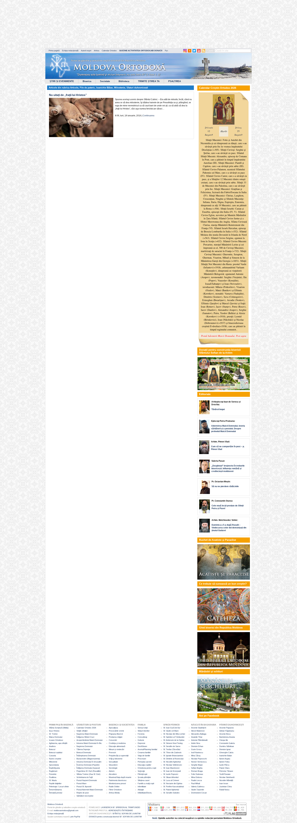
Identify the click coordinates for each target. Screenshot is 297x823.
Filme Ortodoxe (115, 790)
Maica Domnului (55, 737)
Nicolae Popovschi (199, 759)
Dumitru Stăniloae (226, 746)
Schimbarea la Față (84, 777)
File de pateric (87, 87)
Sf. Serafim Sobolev (171, 793)
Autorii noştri (86, 51)
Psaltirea (52, 777)
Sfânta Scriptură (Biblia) (59, 728)
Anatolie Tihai (196, 737)
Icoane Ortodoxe (56, 740)
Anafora (52, 746)
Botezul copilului (55, 752)
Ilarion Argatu (224, 759)
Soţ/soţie (141, 771)
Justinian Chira (225, 787)
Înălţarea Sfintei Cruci (85, 737)
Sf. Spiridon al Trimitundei (173, 737)
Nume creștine (55, 759)
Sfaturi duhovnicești (137, 87)
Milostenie (119, 87)
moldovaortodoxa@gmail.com (66, 810)
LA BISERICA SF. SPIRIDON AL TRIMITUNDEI (120, 807)
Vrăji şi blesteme (115, 759)
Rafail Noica (224, 790)
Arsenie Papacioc (226, 728)
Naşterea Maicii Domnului (87, 734)
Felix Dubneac (197, 774)
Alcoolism (113, 774)
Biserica (87, 81)
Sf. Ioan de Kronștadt (172, 771)
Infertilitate (142, 787)
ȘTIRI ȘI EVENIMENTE (62, 81)
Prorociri (112, 752)
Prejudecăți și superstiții (118, 756)
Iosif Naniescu (197, 752)
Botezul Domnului (83, 752)
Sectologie (113, 768)
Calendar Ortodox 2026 (86, 728)
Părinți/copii (142, 774)
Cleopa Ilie (223, 740)
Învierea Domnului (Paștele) (88, 765)
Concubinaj (142, 737)
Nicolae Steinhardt (226, 777)
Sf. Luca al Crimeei (171, 780)
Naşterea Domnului (84, 746)
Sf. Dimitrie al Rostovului (173, 759)
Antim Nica (195, 743)
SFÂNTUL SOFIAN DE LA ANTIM (126, 814)
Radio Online (114, 787)
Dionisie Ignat (224, 749)
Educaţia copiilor (144, 765)
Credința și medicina (117, 743)
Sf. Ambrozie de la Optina (173, 740)
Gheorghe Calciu (226, 752)
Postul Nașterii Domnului (86, 780)
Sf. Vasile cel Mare (171, 731)
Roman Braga (197, 771)
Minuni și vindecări (116, 749)
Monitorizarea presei (117, 783)
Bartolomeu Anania (227, 737)
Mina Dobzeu (196, 777)
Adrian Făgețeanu (226, 731)
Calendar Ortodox (109, 51)
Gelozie (141, 740)
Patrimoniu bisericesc (118, 780)
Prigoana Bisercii (116, 734)
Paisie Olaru (224, 768)
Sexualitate (113, 762)
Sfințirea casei (143, 780)
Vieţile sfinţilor (82, 731)
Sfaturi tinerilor (144, 731)
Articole (74, 87)
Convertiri (113, 740)
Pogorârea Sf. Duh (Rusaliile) (88, 771)
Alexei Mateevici (198, 731)
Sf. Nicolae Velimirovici (172, 765)
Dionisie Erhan (197, 746)
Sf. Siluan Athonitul (170, 777)
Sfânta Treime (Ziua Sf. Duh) (88, 774)
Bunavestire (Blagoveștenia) (88, 759)
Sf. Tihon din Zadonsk (172, 752)
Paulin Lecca (196, 780)
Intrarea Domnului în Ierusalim (88, 762)
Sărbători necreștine (84, 796)
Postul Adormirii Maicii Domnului (89, 790)
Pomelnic (53, 774)
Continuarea (148, 115)
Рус (166, 51)
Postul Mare (81, 783)
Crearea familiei (144, 752)
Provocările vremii (116, 731)
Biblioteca (124, 81)
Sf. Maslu (53, 780)
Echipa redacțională (70, 51)
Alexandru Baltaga (198, 734)
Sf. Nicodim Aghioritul (172, 762)
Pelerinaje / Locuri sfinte (59, 787)
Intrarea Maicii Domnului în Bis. (89, 743)
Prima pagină (54, 51)
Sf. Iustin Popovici (170, 774)
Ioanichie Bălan (104, 87)
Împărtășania (54, 768)
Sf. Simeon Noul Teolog (173, 743)
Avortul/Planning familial (147, 749)
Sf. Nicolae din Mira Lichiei (174, 734)
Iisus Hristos (54, 731)
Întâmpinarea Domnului (86, 756)
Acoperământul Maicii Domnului (89, 740)
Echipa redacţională (55, 814)
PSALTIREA (174, 81)
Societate (105, 81)
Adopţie (141, 790)
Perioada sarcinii (144, 762)
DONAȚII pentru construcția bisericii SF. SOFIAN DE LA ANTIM (115, 817)
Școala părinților (144, 777)
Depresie (141, 743)
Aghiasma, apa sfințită (58, 743)
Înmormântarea (55, 790)
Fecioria (141, 734)
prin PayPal (75, 817)
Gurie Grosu (196, 749)
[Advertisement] (105, 24)
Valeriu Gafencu (197, 787)
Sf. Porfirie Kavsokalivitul (173, 787)
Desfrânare (142, 746)
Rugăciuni (53, 771)
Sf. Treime (53, 734)
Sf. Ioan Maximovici (171, 768)
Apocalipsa (113, 728)
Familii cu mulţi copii (146, 783)
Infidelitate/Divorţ (144, 793)
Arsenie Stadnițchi (198, 728)
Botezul (52, 749)
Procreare (142, 759)
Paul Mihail (195, 783)
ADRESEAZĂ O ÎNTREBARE (120, 810)
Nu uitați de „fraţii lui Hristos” (68, 95)
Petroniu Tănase (226, 771)
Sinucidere (113, 765)
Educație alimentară (117, 746)
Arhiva (96, 51)
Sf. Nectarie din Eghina (172, 783)
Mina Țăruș (196, 756)
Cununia (52, 756)
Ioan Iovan (223, 783)
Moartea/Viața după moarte (120, 777)
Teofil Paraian (224, 774)
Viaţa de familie (144, 756)
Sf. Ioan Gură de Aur (171, 728)
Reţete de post (82, 793)
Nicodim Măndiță (226, 780)
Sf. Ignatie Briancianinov (173, 756)
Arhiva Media (114, 793)
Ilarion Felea (224, 762)
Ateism (111, 771)
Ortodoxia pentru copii (147, 768)
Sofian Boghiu (196, 768)
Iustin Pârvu (224, 765)
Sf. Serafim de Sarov (171, 746)
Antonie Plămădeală (199, 740)
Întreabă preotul (55, 793)
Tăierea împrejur (83, 749)
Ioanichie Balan (225, 756)
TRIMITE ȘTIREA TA (149, 81)
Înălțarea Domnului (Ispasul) (88, 768)
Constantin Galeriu (227, 743)
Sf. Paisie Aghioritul (171, 790)
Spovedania (54, 765)
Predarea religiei (115, 737)
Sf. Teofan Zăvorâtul (171, 749)
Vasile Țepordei (197, 790)
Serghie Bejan (197, 765)
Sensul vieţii (142, 728)
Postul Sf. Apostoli (83, 787)
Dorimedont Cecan (199, 793)
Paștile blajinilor (55, 783)
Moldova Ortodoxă (55, 804)
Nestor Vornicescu (199, 762)
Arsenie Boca (224, 734)
